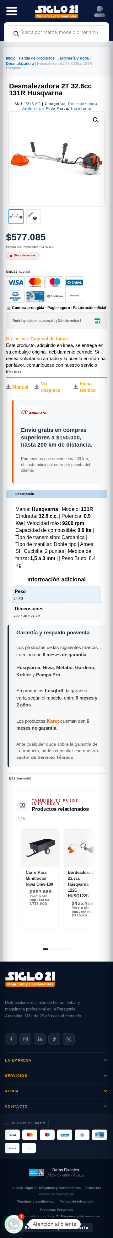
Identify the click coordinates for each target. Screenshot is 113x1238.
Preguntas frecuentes (56, 1209)
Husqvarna (81, 108)
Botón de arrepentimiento (56, 1228)
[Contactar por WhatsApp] (69, 1039)
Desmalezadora (20, 63)
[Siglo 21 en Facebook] (11, 1039)
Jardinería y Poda (73, 58)
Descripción (24, 494)
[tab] (45, 949)
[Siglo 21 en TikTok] (54, 1039)
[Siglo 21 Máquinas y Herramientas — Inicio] (30, 979)
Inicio (10, 58)
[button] (95, 120)
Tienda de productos (36, 58)
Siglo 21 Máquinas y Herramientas (53, 1188)
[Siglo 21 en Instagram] (25, 1039)
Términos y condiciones (35, 1201)
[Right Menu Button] (100, 12)
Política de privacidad (76, 1201)
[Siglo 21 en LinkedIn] (40, 1039)
